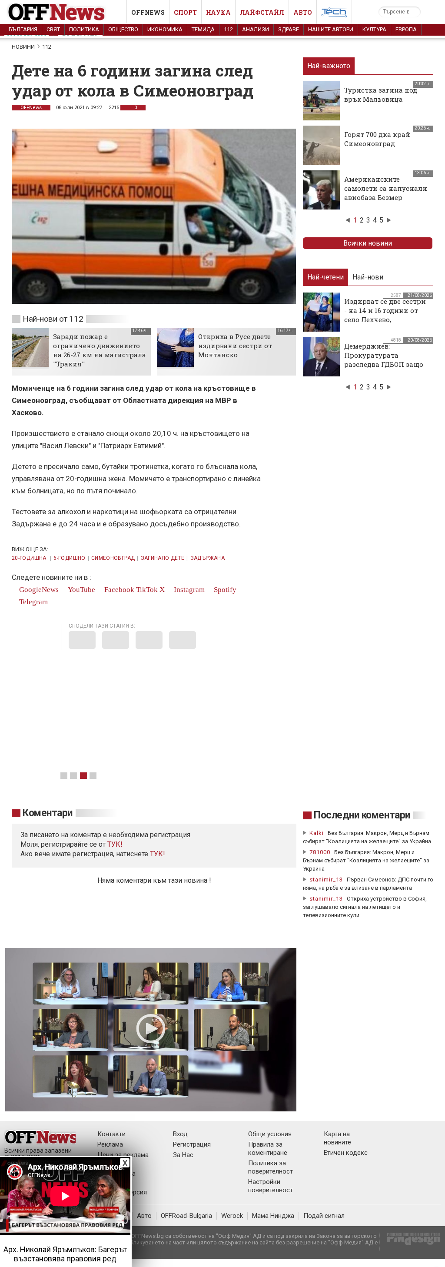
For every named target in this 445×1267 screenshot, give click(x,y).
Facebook (118, 589)
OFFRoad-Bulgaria (186, 1216)
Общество (123, 29)
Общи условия (270, 1134)
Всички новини (367, 243)
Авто (302, 12)
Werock (232, 1216)
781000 (319, 852)
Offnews (148, 12)
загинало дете (163, 558)
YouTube (80, 589)
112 (228, 29)
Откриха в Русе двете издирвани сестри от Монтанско (235, 345)
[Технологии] (334, 14)
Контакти (111, 1134)
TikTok (147, 589)
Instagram (188, 589)
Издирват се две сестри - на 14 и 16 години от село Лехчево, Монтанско (385, 315)
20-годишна (30, 558)
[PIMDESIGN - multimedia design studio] (410, 1241)
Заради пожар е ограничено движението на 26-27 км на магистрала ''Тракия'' (99, 350)
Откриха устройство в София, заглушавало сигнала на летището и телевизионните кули (365, 906)
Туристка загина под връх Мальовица (380, 94)
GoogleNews (38, 589)
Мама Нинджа (273, 1216)
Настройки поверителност (270, 1186)
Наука (218, 12)
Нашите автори (330, 29)
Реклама (110, 1144)
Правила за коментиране (267, 1149)
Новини (23, 46)
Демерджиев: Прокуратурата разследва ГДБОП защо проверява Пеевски (383, 360)
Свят (53, 29)
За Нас (183, 1155)
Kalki (316, 833)
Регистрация (192, 1144)
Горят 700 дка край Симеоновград (377, 139)
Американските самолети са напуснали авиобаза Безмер (385, 188)
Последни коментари (362, 815)
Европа (406, 29)
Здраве (288, 29)
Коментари (48, 813)
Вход (180, 1134)
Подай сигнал (324, 1216)
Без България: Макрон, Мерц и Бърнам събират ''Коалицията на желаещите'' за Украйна (366, 860)
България (23, 29)
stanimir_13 (326, 879)
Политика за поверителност (270, 1167)
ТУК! (157, 854)
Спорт (185, 12)
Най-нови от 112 (53, 319)
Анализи (255, 29)
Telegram (32, 601)
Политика (84, 29)
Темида (203, 29)
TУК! (115, 844)
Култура (374, 29)
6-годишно (69, 558)
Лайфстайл (262, 12)
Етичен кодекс (346, 1153)
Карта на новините (337, 1138)
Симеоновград (113, 558)
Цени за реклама (123, 1155)
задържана (207, 558)
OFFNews (31, 107)
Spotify (224, 589)
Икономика (165, 29)
